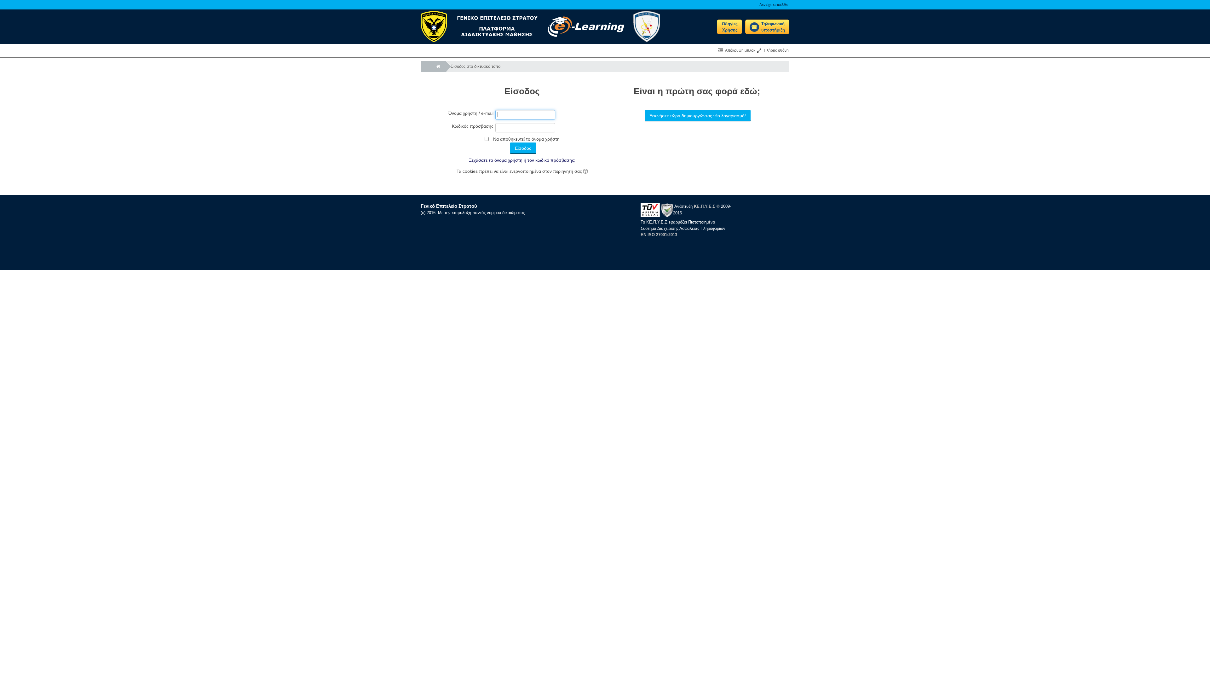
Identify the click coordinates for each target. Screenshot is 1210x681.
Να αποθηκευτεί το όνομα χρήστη (526, 139)
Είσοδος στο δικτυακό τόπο (475, 66)
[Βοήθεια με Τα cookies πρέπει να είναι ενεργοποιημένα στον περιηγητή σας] (585, 171)
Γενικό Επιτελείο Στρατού (449, 206)
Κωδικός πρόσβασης (472, 126)
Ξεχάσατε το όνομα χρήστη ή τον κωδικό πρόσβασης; (522, 160)
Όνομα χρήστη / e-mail (470, 113)
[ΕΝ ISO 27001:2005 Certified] (657, 209)
